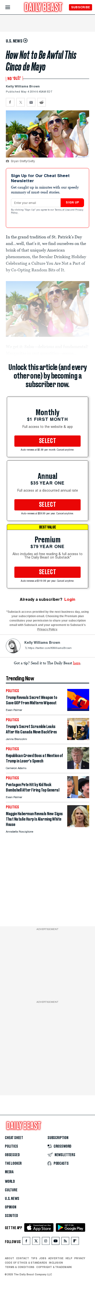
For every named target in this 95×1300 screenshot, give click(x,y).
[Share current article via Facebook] (10, 102)
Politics (11, 1146)
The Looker (13, 1163)
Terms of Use (62, 210)
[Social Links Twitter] (36, 1242)
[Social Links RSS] (65, 1242)
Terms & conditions (19, 1267)
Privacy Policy (47, 629)
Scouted (11, 1216)
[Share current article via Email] (31, 102)
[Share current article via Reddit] (41, 102)
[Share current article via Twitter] (20, 102)
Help (69, 1258)
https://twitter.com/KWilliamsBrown (50, 648)
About (9, 1258)
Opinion (10, 1207)
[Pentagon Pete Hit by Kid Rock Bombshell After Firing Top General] (78, 797)
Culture (11, 1190)
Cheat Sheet (14, 1138)
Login (69, 599)
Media (9, 1172)
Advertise (56, 1258)
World (10, 1182)
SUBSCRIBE (80, 7)
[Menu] (12, 7)
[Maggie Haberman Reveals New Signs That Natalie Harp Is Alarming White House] (78, 826)
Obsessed (12, 1155)
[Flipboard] (75, 1242)
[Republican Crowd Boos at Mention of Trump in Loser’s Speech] (78, 768)
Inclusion (56, 1262)
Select (47, 441)
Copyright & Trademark (54, 1267)
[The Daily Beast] (43, 7)
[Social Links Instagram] (46, 1242)
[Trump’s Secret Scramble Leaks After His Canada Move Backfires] (78, 739)
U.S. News (12, 1199)
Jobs (42, 1258)
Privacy (80, 1258)
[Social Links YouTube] (55, 1242)
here (76, 663)
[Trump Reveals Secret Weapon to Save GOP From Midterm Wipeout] (78, 710)
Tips (34, 1258)
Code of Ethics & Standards (26, 1262)
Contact (22, 1258)
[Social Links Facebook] (26, 1242)
